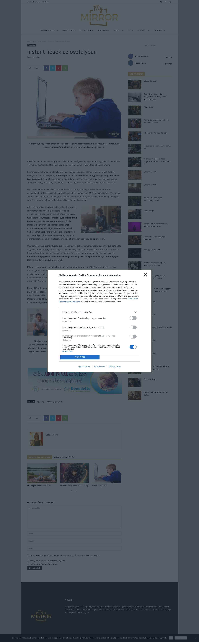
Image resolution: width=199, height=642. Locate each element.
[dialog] (99, 321)
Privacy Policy (115, 367)
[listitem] (99, 312)
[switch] (133, 318)
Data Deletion (84, 367)
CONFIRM (80, 357)
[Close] (146, 275)
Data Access (99, 367)
